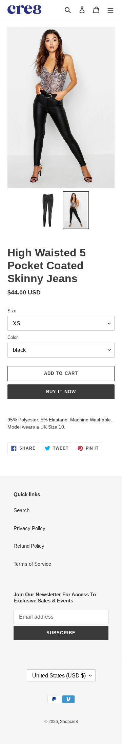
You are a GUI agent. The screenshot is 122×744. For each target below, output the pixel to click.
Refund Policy (29, 546)
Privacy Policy (29, 528)
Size (11, 310)
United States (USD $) (59, 675)
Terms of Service (32, 564)
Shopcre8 (69, 721)
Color (12, 337)
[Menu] (110, 9)
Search (21, 510)
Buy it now (61, 391)
